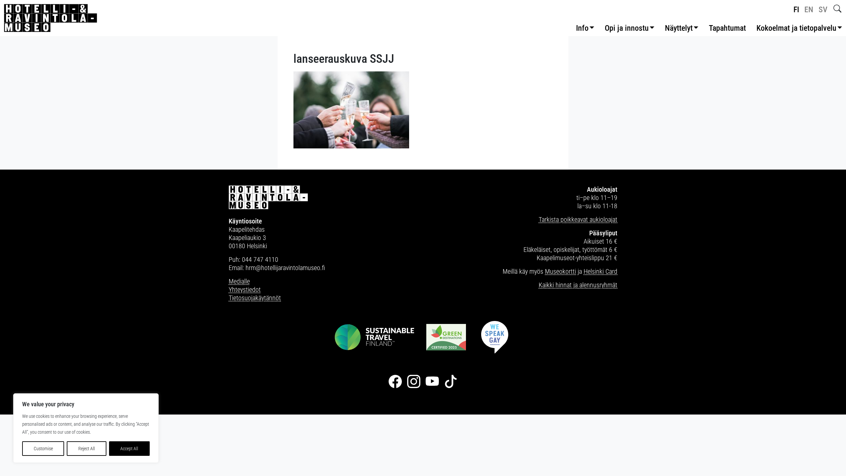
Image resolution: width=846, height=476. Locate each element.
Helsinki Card (600, 271)
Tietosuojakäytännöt (255, 298)
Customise (43, 448)
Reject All (86, 448)
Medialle (239, 281)
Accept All (129, 448)
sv (823, 9)
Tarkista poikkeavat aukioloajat (578, 219)
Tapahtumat (727, 28)
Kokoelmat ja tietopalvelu (796, 28)
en (808, 9)
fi (796, 9)
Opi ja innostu (627, 28)
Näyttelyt (679, 28)
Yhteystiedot (245, 290)
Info (582, 28)
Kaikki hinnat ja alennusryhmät (578, 285)
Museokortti (560, 271)
